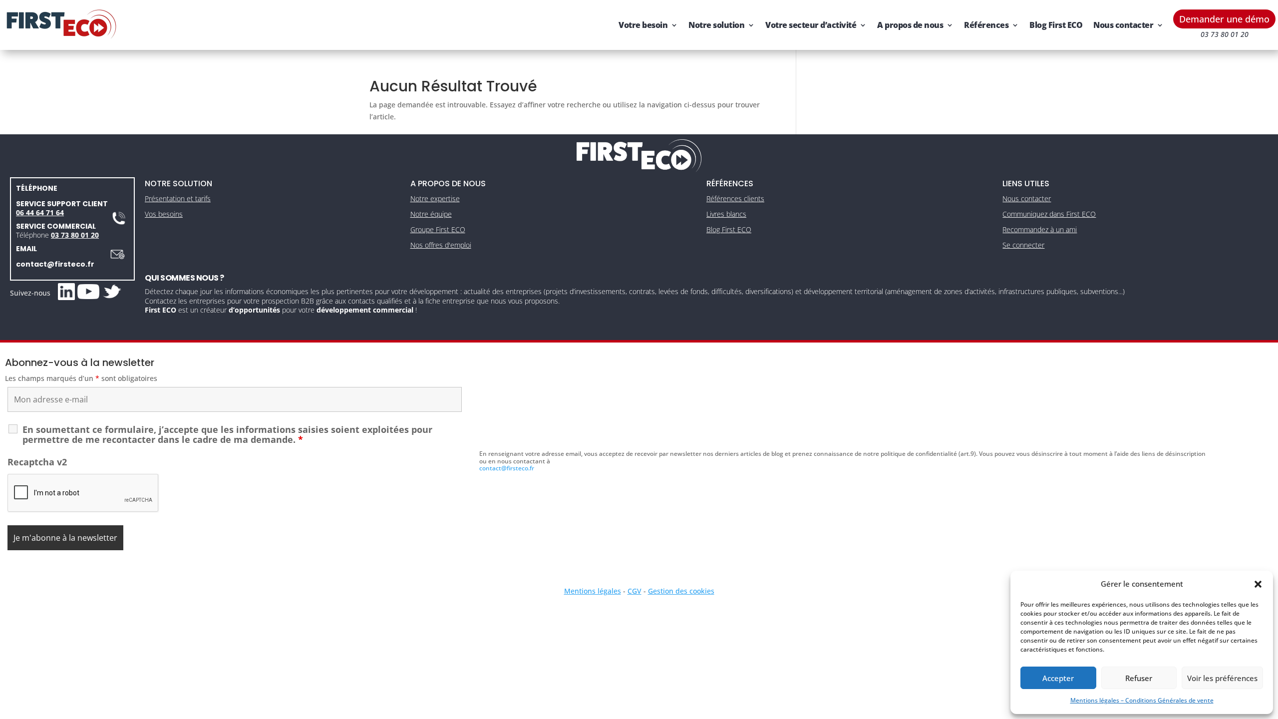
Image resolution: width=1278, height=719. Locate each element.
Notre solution (716, 24)
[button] (1258, 584)
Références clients (735, 198)
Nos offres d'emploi (440, 245)
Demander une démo (1224, 19)
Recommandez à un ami (1039, 229)
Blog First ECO (1055, 24)
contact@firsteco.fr (55, 264)
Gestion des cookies (681, 591)
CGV (634, 591)
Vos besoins (164, 214)
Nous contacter (1123, 24)
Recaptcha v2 (37, 462)
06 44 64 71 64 (40, 212)
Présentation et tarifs (178, 198)
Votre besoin (643, 24)
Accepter (1058, 678)
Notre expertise (435, 198)
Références (986, 24)
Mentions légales (592, 591)
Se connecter (1023, 245)
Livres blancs (726, 214)
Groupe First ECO (437, 229)
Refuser (1138, 678)
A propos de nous (910, 24)
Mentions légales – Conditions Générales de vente (1142, 700)
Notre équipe (431, 214)
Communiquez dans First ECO (1049, 214)
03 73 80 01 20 (75, 235)
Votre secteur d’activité (810, 24)
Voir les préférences (1222, 678)
